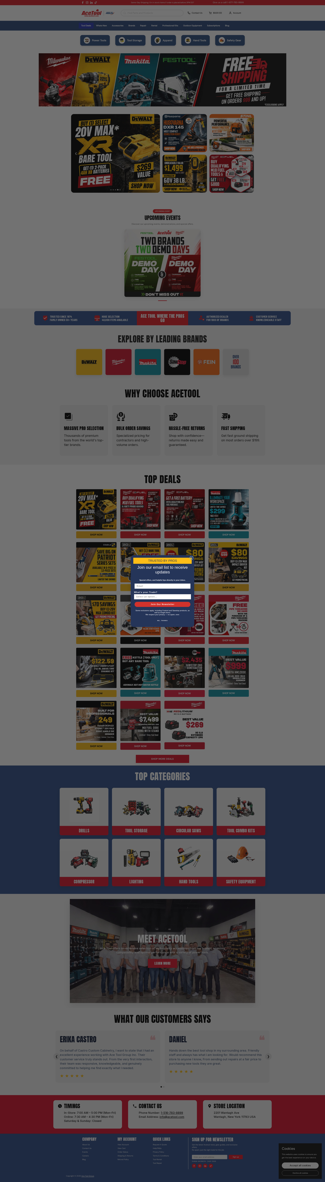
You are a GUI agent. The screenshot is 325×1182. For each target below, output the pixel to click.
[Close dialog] (191, 557)
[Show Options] (188, 596)
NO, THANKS (162, 620)
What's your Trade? (145, 592)
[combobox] (161, 596)
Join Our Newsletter (162, 604)
